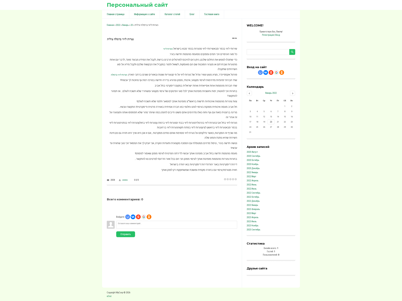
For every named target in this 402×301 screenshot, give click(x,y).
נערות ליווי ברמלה (119, 74)
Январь (125, 25)
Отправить (125, 234)
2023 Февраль (253, 209)
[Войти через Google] (143, 217)
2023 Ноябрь (252, 225)
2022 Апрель (252, 180)
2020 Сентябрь (253, 156)
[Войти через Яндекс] (138, 217)
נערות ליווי (168, 48)
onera (125, 180)
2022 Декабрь (253, 201)
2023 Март (251, 213)
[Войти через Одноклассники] (149, 217)
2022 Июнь (252, 184)
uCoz (109, 296)
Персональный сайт (137, 4)
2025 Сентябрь (253, 229)
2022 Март (251, 176)
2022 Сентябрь (253, 193)
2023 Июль (252, 221)
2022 (118, 25)
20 (132, 25)
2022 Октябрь (253, 197)
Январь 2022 (271, 93)
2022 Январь (252, 172)
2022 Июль (252, 188)
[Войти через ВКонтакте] (133, 217)
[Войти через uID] (127, 217)
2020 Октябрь (253, 160)
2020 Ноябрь (252, 164)
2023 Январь (252, 205)
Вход (277, 35)
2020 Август (252, 152)
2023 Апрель (252, 217)
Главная (110, 25)
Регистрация (268, 35)
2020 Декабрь (253, 168)
